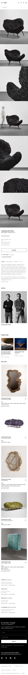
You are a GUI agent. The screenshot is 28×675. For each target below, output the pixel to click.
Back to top (18, 666)
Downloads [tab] (16, 261)
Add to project (6, 254)
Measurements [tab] (9, 261)
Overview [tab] (3, 261)
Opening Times (4, 585)
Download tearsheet (7, 256)
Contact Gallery (11, 585)
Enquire (14, 250)
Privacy (14, 670)
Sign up (14, 641)
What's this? (12, 254)
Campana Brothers (7, 231)
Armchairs (5, 7)
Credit (23, 673)
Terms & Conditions (6, 670)
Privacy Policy (4, 646)
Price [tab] (21, 261)
